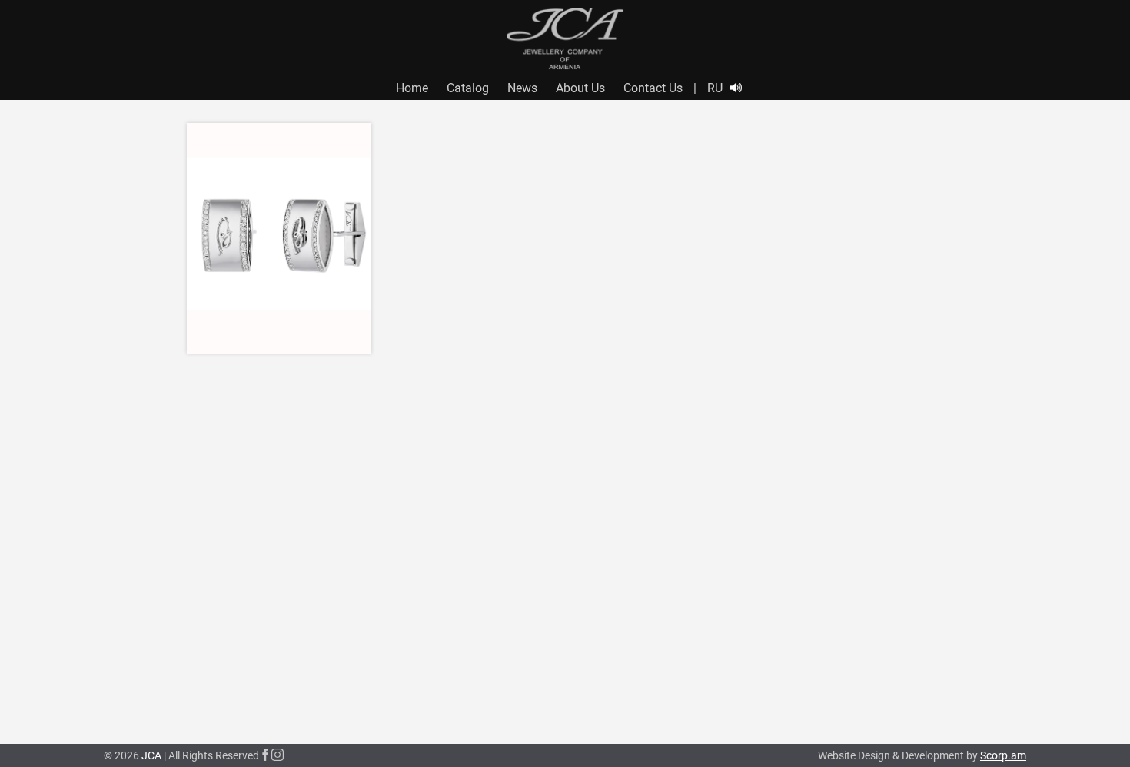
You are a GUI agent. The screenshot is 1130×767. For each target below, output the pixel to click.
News (522, 88)
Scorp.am (1003, 755)
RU (715, 88)
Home (412, 88)
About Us (580, 88)
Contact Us (653, 88)
